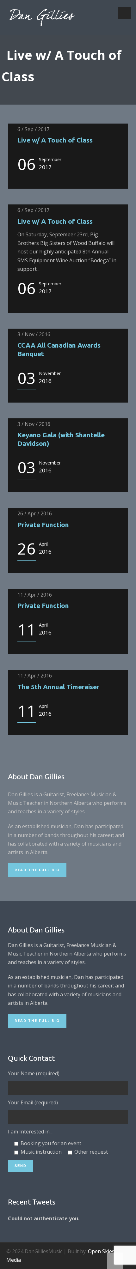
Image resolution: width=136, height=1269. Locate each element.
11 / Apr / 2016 (34, 594)
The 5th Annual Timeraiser (58, 686)
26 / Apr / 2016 (34, 513)
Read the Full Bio (37, 869)
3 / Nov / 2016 (33, 334)
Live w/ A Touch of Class (55, 140)
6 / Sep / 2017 (33, 129)
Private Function (43, 524)
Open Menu (124, 13)
